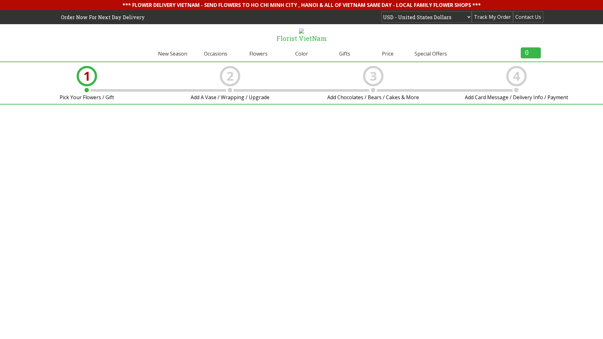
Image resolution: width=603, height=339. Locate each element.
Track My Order (492, 16)
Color (301, 53)
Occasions (215, 53)
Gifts (344, 53)
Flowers (258, 53)
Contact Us (528, 16)
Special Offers (431, 53)
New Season (172, 53)
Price (388, 53)
